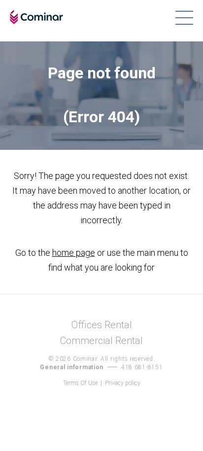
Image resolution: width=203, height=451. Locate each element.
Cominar (36, 17)
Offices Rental (101, 325)
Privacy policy (122, 383)
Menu (184, 17)
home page (73, 252)
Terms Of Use (80, 383)
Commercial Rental (101, 341)
